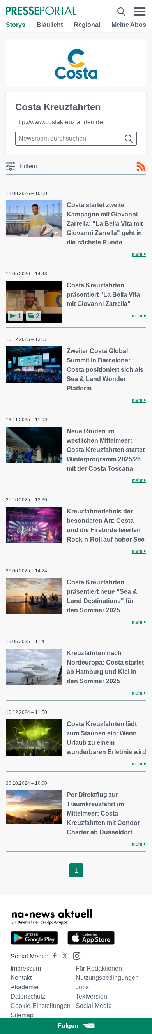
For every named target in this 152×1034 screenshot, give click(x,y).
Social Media (94, 1005)
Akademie (25, 987)
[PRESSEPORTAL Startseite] (41, 11)
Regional (87, 24)
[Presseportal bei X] (62, 956)
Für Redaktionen (99, 968)
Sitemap (22, 1015)
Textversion (91, 996)
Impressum (26, 968)
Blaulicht (50, 24)
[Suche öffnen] (121, 11)
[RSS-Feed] (141, 167)
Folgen (68, 1026)
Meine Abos (128, 24)
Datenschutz (28, 996)
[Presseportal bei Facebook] (52, 956)
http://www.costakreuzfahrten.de (59, 122)
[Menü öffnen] (139, 11)
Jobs (82, 987)
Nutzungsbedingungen (107, 977)
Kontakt (21, 977)
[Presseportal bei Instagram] (74, 955)
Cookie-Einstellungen (41, 1005)
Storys (15, 24)
